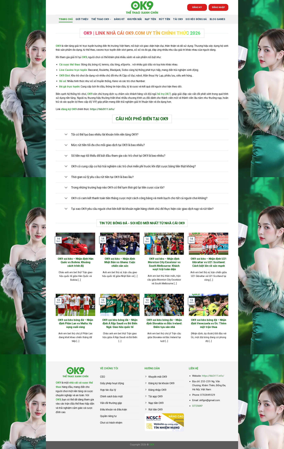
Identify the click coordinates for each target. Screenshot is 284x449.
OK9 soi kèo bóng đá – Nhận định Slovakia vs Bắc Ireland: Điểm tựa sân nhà (164, 323)
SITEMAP (197, 405)
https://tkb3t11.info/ (102, 109)
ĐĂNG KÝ (197, 7)
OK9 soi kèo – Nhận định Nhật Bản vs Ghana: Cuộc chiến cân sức (119, 262)
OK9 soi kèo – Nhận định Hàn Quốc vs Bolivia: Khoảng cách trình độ (75, 262)
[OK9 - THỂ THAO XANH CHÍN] (142, 7)
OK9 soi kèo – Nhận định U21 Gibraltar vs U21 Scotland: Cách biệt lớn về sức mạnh (209, 262)
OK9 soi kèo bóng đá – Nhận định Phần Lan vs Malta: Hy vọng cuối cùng (75, 323)
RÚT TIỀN (164, 19)
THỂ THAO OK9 (100, 19)
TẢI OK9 (178, 19)
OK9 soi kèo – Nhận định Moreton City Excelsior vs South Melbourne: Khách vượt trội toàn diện (164, 264)
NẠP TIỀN (150, 19)
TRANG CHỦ (66, 19)
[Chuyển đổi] (66, 134)
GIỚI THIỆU (82, 19)
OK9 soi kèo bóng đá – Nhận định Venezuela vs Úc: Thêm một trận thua (208, 323)
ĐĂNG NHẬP (218, 7)
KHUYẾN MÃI (134, 19)
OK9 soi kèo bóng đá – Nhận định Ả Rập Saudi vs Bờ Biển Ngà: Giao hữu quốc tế (119, 323)
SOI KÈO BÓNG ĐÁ (196, 19)
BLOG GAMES (217, 19)
